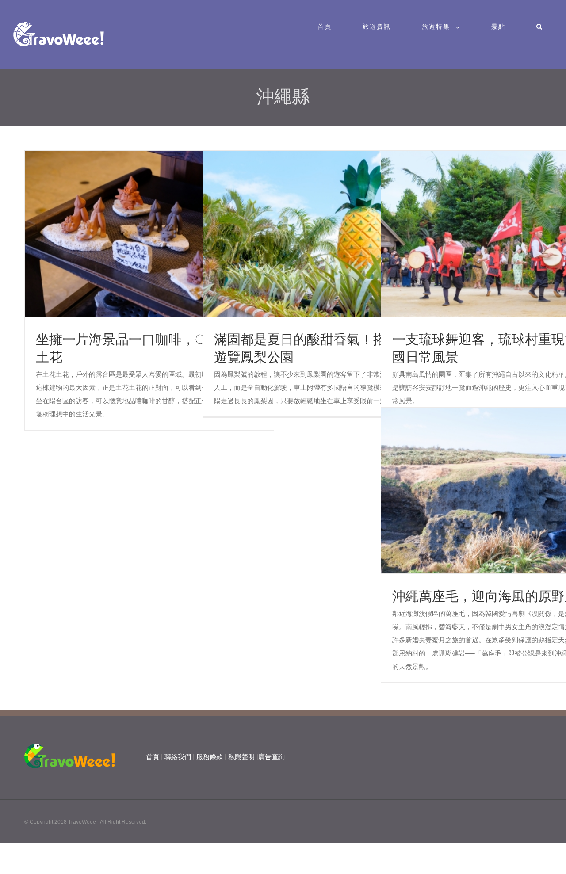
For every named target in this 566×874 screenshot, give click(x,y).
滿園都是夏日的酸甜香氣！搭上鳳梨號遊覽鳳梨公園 (311, 234)
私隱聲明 (241, 756)
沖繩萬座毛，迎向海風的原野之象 (489, 490)
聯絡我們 (177, 756)
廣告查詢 (271, 756)
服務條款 (209, 756)
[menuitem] (329, 26)
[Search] (539, 26)
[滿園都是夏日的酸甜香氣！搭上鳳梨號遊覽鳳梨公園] (327, 234)
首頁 (152, 756)
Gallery (165, 234)
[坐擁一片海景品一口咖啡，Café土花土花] (149, 234)
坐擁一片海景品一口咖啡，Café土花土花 (133, 234)
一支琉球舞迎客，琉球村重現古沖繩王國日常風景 (489, 234)
